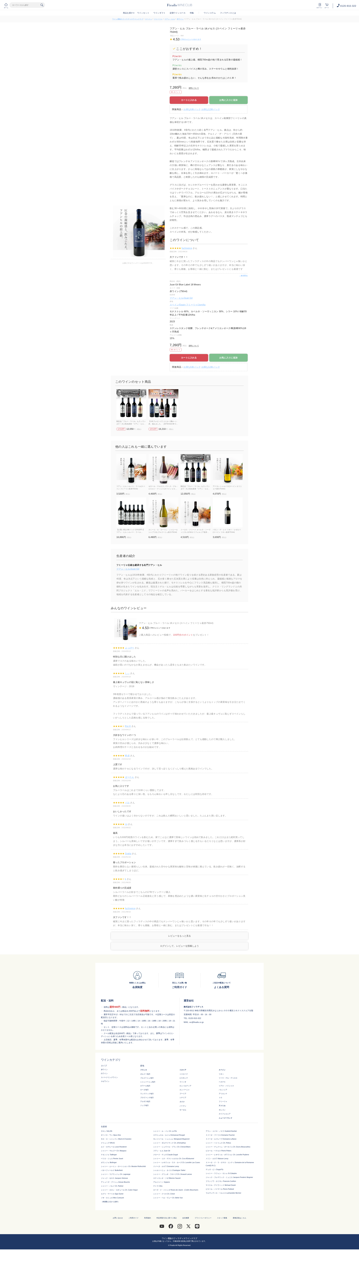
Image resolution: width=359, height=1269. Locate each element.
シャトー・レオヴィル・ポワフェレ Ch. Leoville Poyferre (227, 1155)
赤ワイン (180, 19)
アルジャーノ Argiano (161, 1182)
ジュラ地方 (144, 1105)
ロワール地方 (145, 1086)
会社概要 (185, 1218)
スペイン (148, 19)
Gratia (128, 853)
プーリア (183, 1094)
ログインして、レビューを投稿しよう (179, 946)
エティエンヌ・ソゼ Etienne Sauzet (166, 1178)
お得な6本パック (192, 109)
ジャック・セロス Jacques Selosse (114, 1178)
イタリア (183, 1070)
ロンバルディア (185, 1086)
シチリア (183, 1098)
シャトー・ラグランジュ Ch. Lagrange (115, 1174)
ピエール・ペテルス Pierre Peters (218, 1151)
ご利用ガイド (133, 1218)
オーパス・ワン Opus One (111, 1135)
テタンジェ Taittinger (109, 1155)
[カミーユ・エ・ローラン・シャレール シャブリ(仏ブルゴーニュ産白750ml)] (163, 512)
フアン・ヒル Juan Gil (161, 1151)
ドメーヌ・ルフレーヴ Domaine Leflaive (221, 1139)
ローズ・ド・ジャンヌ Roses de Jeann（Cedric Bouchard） (176, 1190)
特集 (192, 13)
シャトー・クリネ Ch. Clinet (164, 1194)
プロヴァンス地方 (147, 1098)
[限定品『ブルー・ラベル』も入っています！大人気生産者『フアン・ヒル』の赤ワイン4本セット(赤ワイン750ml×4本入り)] (131, 404)
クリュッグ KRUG (108, 1143)
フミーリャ (158, 19)
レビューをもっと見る (179, 936)
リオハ (221, 1074)
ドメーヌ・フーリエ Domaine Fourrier (220, 1135)
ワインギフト (159, 13)
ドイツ (182, 1102)
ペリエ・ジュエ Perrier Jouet (112, 1159)
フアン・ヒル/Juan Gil (181, 298)
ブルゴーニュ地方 (147, 1078)
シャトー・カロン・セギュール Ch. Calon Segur (119, 1190)
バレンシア (223, 1090)
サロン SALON (106, 1131)
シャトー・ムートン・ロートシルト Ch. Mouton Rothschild (123, 1166)
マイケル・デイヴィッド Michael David (221, 1185)
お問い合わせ (118, 1218)
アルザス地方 (145, 1101)
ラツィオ (183, 1082)
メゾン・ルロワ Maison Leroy (217, 1159)
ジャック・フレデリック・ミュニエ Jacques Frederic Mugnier (229, 1177)
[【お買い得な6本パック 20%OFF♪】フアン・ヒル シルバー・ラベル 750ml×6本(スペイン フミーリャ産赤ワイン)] (131, 512)
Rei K (128, 726)
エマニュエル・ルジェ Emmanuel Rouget (169, 1135)
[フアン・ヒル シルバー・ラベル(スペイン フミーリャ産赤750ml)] (131, 469)
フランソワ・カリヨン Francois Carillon (221, 1181)
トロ (220, 1098)
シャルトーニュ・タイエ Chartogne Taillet (169, 1170)
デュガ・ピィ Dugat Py (214, 1169)
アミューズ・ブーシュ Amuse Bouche (115, 1182)
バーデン (183, 1106)
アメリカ (222, 1106)
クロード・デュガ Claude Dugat (165, 1155)
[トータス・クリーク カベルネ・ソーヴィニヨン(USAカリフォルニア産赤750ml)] (195, 512)
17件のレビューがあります (190, 39)
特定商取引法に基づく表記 (167, 1218)
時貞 (127, 755)
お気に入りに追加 (228, 100)
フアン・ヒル (169, 19)
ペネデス (222, 1082)
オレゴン (222, 1110)
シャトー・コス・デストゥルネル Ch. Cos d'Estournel (173, 1159)
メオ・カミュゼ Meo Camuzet (112, 1198)
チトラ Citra (157, 1186)
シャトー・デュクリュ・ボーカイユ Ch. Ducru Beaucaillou (228, 1147)
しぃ (127, 673)
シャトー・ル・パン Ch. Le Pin (165, 1131)
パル (127, 802)
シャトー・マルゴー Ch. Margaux (113, 1151)
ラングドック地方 (147, 1094)
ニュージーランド (225, 1118)
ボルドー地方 (145, 1074)
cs (126, 824)
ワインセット (143, 13)
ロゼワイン (105, 1081)
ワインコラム (210, 13)
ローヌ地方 (144, 1090)
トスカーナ (184, 1074)
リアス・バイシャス (226, 1086)
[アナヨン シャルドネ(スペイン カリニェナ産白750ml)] (228, 469)
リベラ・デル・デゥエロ (228, 1078)
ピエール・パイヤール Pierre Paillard (220, 1189)
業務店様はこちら (239, 1218)
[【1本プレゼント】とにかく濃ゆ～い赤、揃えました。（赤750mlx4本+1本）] (163, 404)
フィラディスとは (228, 13)
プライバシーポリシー (203, 1218)
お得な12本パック (210, 109)
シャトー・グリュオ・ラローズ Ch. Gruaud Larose (172, 1174)
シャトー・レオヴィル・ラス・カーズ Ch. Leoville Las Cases (176, 1162)
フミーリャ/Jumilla (196, 305)
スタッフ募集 (222, 1218)
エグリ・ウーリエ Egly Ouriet (112, 1194)
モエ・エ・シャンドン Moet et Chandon (116, 1139)
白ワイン (104, 1073)
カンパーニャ (185, 1090)
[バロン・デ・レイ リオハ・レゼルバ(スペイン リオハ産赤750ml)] (228, 512)
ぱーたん (129, 777)
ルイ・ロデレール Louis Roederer (114, 1147)
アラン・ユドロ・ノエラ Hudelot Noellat (221, 1131)
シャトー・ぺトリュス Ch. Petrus (218, 1143)
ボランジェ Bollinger (109, 1162)
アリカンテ (223, 1094)
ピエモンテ (184, 1078)
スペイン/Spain (178, 305)
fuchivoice (187, 248)
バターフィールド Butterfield (112, 1170)
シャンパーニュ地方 (147, 1082)
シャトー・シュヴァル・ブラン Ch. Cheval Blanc (172, 1147)
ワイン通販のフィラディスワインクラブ (127, 19)
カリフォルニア (225, 1114)
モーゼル (183, 1110)
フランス (143, 1070)
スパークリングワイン (109, 1077)
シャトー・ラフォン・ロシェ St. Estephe (221, 1173)
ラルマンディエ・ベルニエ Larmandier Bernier (223, 1193)
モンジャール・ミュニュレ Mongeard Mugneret (171, 1139)
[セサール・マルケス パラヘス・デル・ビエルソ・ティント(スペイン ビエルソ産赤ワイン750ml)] (163, 469)
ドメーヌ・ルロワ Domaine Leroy (166, 1166)
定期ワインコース (178, 13)
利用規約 (147, 1218)
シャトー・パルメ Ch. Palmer (112, 1186)
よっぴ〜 (129, 648)
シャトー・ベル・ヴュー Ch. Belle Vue (168, 1198)
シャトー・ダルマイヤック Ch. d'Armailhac (169, 1143)
